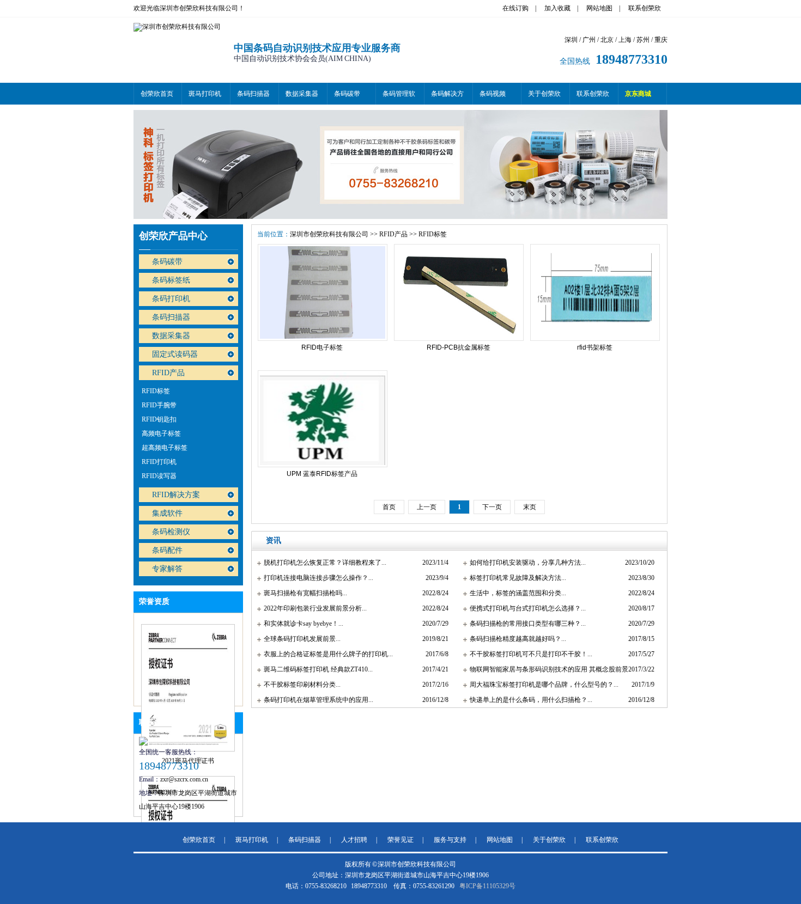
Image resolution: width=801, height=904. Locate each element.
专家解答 (167, 569)
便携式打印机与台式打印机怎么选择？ (525, 608)
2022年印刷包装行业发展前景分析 (313, 608)
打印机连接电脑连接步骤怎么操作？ (316, 578)
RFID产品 (168, 373)
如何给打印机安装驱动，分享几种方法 (525, 562)
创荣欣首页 (157, 93)
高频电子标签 (161, 433)
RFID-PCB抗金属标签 (458, 347)
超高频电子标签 (164, 447)
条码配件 (167, 550)
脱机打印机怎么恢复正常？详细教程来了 (322, 562)
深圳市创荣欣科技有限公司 (329, 234)
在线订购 (515, 8)
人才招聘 (354, 840)
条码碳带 (347, 93)
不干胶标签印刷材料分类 (300, 684)
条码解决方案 (447, 97)
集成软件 (167, 513)
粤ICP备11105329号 (487, 886)
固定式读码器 (175, 354)
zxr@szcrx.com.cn (184, 779)
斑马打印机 (205, 93)
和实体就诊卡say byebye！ (301, 623)
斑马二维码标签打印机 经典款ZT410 (316, 669)
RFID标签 (156, 391)
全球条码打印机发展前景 (300, 639)
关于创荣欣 (544, 93)
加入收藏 (557, 8)
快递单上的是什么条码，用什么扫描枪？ (528, 700)
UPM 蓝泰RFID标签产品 (322, 474)
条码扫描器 (253, 93)
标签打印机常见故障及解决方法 (515, 578)
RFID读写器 (159, 476)
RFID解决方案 (176, 495)
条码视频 (493, 93)
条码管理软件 (399, 97)
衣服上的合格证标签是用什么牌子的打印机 (326, 654)
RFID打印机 (159, 462)
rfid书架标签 (594, 347)
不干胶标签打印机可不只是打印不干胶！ (528, 654)
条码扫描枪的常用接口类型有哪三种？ (525, 623)
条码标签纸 (171, 280)
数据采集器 (302, 93)
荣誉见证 (400, 840)
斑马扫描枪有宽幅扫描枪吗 (303, 593)
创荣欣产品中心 (173, 235)
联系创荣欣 (644, 8)
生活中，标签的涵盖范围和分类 (515, 593)
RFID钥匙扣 (159, 419)
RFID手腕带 (159, 405)
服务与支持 (450, 840)
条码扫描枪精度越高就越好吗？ (515, 639)
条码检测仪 (171, 532)
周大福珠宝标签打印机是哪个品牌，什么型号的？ (542, 684)
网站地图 (599, 8)
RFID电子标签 (322, 347)
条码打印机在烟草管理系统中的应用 (316, 700)
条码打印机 (171, 299)
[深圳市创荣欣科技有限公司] (177, 26)
